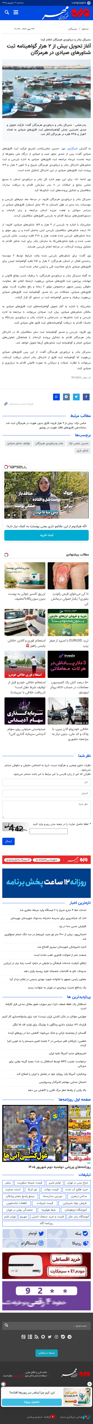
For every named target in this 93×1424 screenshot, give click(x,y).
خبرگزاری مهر (69, 148)
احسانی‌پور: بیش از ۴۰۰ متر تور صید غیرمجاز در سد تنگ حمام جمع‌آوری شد (45, 936)
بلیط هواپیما (49, 1210)
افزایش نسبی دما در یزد (72, 926)
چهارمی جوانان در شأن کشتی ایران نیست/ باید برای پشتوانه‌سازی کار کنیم (44, 1016)
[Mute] (15, 515)
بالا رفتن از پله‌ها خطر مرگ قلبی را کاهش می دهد (57, 1090)
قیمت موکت (51, 1189)
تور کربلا (32, 1189)
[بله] (63, 1337)
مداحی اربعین (79, 1196)
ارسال (8, 841)
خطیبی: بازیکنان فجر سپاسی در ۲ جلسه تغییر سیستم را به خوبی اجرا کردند (46, 1043)
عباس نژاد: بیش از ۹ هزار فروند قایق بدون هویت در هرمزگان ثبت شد (46, 423)
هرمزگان (72, 29)
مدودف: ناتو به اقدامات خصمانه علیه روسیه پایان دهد (55, 971)
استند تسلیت (13, 1189)
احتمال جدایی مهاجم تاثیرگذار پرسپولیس (62, 1082)
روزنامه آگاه (46, 1223)
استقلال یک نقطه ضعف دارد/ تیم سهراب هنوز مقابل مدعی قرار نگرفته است (45, 1006)
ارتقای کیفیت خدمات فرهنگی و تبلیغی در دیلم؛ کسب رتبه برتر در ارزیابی (45, 963)
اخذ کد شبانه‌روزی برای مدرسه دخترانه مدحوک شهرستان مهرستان (48, 918)
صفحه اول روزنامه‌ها (75, 1100)
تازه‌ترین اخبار (80, 903)
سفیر (8, 1183)
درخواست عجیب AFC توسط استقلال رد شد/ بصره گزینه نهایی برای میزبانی (47, 1063)
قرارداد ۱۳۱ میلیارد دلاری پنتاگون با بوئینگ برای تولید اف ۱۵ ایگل (49, 1025)
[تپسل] (6, 467)
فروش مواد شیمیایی (74, 1203)
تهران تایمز (10, 1217)
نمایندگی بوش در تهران (19, 1210)
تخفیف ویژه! (32, 1402)
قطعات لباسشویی (17, 1203)
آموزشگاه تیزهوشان (76, 1210)
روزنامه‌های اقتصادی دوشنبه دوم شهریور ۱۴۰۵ (58, 1167)
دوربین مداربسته (53, 1196)
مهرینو (23, 1217)
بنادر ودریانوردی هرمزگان (49, 443)
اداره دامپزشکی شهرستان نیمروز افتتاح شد (61, 947)
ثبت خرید (46, 535)
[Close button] (89, 1384)
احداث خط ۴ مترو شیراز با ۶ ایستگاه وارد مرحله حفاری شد (53, 910)
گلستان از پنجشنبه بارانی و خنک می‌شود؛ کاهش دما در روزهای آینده (47, 1033)
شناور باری (82, 450)
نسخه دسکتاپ (46, 1353)
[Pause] (9, 515)
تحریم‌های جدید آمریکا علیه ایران (67, 1053)
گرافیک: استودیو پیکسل (39, 1417)
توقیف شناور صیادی (18, 443)
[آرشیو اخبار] (30, 1337)
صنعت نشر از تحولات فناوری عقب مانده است (60, 955)
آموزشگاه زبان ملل (78, 1217)
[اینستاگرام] (56, 1337)
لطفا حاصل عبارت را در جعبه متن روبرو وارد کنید (62, 824)
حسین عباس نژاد (78, 443)
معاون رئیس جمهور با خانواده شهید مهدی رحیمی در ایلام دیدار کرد (47, 979)
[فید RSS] (37, 1337)
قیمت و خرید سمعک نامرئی (48, 1217)
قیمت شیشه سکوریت (29, 1183)
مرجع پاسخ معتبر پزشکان (20, 1196)
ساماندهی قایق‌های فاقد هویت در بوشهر (62, 427)
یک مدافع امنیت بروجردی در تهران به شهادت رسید (57, 987)
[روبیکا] (43, 1337)
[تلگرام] (69, 1337)
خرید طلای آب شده (77, 1189)
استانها (85, 29)
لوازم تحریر (55, 1183)
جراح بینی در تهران (77, 1183)
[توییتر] (50, 1337)
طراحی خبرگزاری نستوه (71, 1417)
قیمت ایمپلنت (45, 1203)
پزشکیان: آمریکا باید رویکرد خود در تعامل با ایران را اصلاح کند (51, 1074)
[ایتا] (23, 1337)
